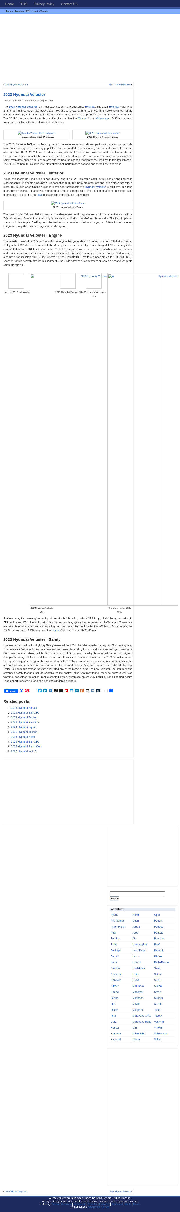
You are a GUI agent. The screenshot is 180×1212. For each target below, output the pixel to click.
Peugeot (159, 926)
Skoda (158, 986)
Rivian (158, 956)
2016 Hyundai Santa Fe (25, 712)
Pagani (158, 920)
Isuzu (135, 920)
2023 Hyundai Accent (16, 84)
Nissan (136, 1039)
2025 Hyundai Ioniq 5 (24, 751)
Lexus (136, 956)
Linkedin (104, 1204)
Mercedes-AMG (141, 1015)
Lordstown (138, 968)
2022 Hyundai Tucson (24, 717)
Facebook (79, 1204)
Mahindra (138, 986)
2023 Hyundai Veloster (24, 94)
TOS (23, 4)
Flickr (128, 1204)
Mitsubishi (138, 1033)
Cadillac (116, 968)
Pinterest (66, 1204)
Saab (157, 968)
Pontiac (158, 932)
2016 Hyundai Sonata (24, 707)
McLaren (137, 1009)
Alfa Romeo (118, 920)
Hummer (116, 1033)
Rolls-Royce (161, 962)
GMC (114, 1021)
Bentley (115, 938)
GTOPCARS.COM (98, 1207)
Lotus (135, 974)
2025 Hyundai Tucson (24, 732)
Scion (157, 974)
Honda (56, 630)
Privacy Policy (44, 4)
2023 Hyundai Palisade (25, 722)
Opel (157, 914)
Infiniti (135, 914)
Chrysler (116, 980)
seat (40, 194)
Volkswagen (103, 118)
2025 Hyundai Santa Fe (25, 741)
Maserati (137, 992)
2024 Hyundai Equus (23, 727)
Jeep (135, 932)
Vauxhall (159, 1021)
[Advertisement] (90, 48)
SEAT (157, 980)
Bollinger (116, 950)
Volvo (157, 1039)
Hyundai (18, 11)
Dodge (115, 992)
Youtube (92, 1204)
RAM (157, 944)
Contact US (69, 4)
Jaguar (136, 926)
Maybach (137, 998)
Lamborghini (140, 944)
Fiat (113, 1003)
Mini (134, 1027)
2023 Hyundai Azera (119, 84)
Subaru (158, 998)
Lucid (135, 980)
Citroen (115, 986)
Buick (114, 962)
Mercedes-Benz (141, 1021)
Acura (114, 914)
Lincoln (136, 962)
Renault (159, 950)
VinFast (158, 1027)
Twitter (55, 1204)
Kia (134, 938)
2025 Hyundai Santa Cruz (26, 746)
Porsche (159, 938)
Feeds (137, 1204)
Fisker (114, 1009)
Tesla (157, 1009)
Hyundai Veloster (95, 187)
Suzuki (158, 1003)
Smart (157, 992)
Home (9, 4)
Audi (113, 932)
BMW (114, 944)
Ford (113, 1015)
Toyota (158, 1015)
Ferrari (115, 998)
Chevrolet (116, 974)
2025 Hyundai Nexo (23, 736)
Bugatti (115, 956)
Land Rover (139, 950)
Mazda (82, 118)
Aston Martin (118, 926)
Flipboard (117, 1204)
